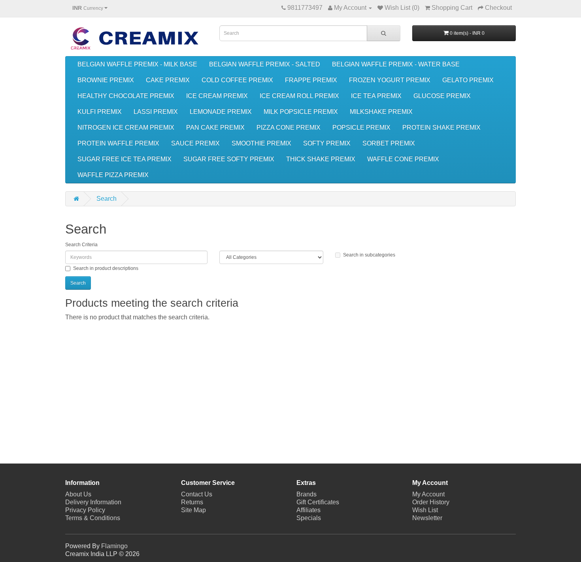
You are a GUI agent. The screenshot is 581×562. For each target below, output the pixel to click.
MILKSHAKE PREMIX (381, 111)
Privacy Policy (85, 510)
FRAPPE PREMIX (311, 80)
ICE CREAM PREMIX (217, 95)
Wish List (425, 510)
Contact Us (196, 494)
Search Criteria (81, 244)
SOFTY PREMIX (327, 143)
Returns (192, 502)
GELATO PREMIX (468, 80)
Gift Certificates (317, 502)
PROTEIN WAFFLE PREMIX (118, 143)
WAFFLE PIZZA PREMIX (113, 175)
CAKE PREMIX (168, 80)
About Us (78, 494)
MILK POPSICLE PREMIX (301, 111)
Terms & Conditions (92, 518)
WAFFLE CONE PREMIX (403, 159)
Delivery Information (93, 502)
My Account (428, 494)
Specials (308, 518)
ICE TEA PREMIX (376, 95)
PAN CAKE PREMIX (215, 127)
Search (106, 198)
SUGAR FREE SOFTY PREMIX (228, 159)
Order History (430, 502)
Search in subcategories (369, 255)
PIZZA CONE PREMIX (289, 127)
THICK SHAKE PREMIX (320, 159)
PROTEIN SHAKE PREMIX (441, 127)
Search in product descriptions (105, 268)
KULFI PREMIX (99, 111)
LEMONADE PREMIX (221, 111)
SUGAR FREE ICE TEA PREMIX (124, 159)
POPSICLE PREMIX (361, 127)
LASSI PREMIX (156, 111)
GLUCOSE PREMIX (442, 95)
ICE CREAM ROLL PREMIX (299, 95)
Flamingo (114, 546)
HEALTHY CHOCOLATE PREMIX (125, 95)
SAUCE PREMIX (195, 143)
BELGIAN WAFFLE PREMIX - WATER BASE (396, 64)
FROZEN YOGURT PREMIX (389, 80)
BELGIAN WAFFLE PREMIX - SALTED (264, 64)
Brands (306, 494)
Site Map (193, 510)
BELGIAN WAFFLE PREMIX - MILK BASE (137, 64)
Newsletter (427, 518)
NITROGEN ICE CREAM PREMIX (125, 127)
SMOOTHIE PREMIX (261, 143)
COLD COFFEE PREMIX (237, 80)
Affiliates (308, 510)
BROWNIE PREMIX (105, 80)
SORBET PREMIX (388, 143)
